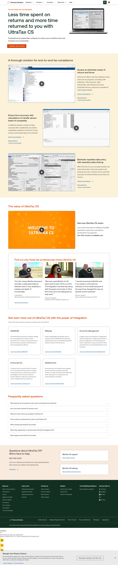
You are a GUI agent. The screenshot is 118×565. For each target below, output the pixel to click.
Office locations (45, 497)
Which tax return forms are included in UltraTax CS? (26, 414)
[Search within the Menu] (105, 2)
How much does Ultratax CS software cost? (24, 408)
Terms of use (71, 520)
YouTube (103, 500)
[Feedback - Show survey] (1, 533)
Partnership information (28, 489)
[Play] (41, 84)
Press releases (6, 505)
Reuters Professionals (66, 494)
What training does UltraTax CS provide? (23, 425)
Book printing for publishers (87, 489)
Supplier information (27, 492)
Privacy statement (84, 520)
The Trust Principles (7, 510)
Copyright (104, 520)
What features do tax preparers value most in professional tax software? (33, 403)
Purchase (50, 2)
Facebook (103, 489)
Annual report (5, 492)
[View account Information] (109, 2)
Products (39, 2)
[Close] (115, 558)
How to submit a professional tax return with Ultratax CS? (28, 419)
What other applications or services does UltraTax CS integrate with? (32, 430)
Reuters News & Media (66, 489)
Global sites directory (27, 494)
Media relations (45, 494)
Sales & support (45, 489)
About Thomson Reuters (8, 489)
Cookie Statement (8, 563)
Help (70, 2)
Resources (61, 2)
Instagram (103, 492)
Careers (4, 494)
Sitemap (95, 520)
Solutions (28, 2)
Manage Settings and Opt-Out (57, 520)
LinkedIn (103, 494)
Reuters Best (63, 492)
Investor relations (7, 500)
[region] (59, 558)
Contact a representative (84, 100)
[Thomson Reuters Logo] (15, 2)
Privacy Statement (18, 563)
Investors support (45, 492)
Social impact (5, 508)
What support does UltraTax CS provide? (23, 435)
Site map (24, 497)
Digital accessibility (7, 497)
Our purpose (5, 502)
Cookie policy (41, 520)
